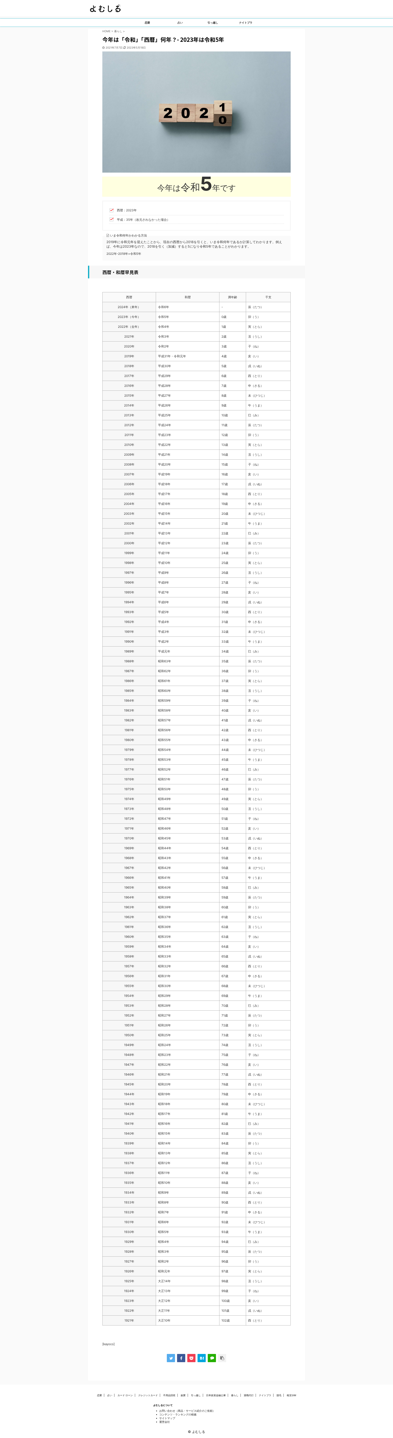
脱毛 (279, 1395)
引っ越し (213, 22)
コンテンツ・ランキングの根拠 (177, 1414)
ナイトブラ (245, 22)
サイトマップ (167, 1418)
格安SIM (291, 1395)
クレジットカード (148, 1395)
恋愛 (147, 22)
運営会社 (164, 1421)
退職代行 (249, 1395)
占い (180, 22)
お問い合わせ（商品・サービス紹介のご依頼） (187, 1410)
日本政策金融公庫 (216, 1395)
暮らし (234, 1395)
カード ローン (125, 1395)
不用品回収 (169, 1395)
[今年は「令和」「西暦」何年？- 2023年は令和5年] (202, 1358)
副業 (183, 1395)
